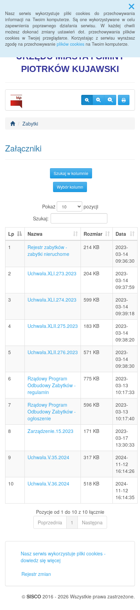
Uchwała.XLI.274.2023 (52, 299)
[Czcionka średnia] (98, 100)
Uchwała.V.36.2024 (48, 483)
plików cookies (70, 44)
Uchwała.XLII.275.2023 (53, 325)
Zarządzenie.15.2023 (50, 430)
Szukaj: (41, 218)
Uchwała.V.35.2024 (48, 457)
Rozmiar (93, 233)
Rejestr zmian (36, 573)
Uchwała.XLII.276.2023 (53, 352)
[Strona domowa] (12, 123)
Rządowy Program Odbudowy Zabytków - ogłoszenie (52, 411)
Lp (11, 233)
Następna (92, 522)
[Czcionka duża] (110, 100)
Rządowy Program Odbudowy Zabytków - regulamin (52, 385)
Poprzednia (50, 522)
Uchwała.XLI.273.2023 (52, 273)
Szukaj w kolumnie (71, 173)
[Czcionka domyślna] (87, 100)
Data (121, 233)
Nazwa (35, 233)
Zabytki (30, 123)
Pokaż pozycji (70, 206)
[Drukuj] (123, 100)
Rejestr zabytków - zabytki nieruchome (48, 250)
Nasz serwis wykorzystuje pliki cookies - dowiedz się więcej (63, 557)
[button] (131, 6)
